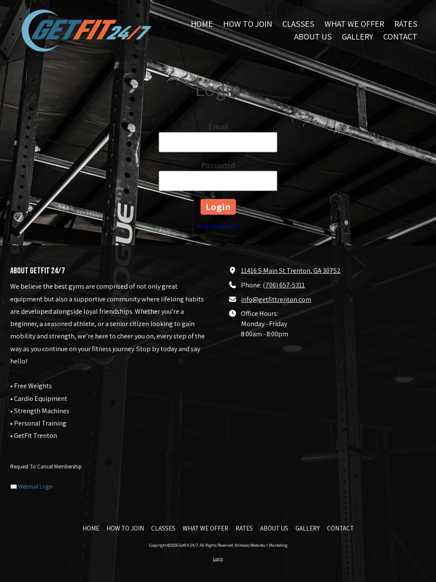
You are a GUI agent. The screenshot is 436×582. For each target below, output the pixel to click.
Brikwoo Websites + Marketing (261, 545)
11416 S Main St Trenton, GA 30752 (291, 270)
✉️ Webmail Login (31, 486)
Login (218, 559)
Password (218, 165)
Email (218, 126)
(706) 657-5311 (284, 285)
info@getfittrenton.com (276, 299)
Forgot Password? (218, 226)
